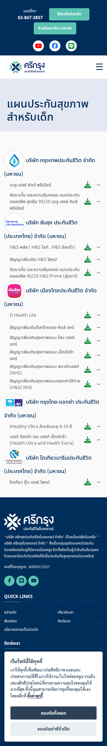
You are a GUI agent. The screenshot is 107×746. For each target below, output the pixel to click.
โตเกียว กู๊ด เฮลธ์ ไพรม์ (30, 482)
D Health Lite (23, 315)
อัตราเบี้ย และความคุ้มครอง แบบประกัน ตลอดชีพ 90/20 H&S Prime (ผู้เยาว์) (45, 273)
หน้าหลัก (10, 612)
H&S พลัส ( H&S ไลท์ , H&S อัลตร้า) (42, 247)
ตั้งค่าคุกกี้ (35, 696)
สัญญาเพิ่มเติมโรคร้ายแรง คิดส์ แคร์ (42, 327)
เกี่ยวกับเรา (65, 612)
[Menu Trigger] (99, 67)
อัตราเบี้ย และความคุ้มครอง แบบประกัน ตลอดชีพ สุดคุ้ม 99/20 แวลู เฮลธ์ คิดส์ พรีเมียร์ (45, 202)
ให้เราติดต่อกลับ (69, 14)
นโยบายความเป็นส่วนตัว (21, 629)
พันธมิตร (10, 621)
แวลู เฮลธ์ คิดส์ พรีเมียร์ (30, 185)
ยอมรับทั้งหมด (53, 713)
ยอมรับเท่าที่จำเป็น (53, 729)
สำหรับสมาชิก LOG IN (55, 28)
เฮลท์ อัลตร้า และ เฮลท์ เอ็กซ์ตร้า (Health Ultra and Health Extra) (42, 440)
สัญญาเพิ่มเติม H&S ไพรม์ (33, 259)
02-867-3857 (30, 17)
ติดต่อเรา (64, 621)
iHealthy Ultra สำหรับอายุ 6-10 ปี (41, 426)
